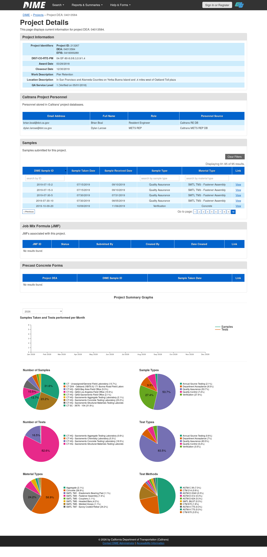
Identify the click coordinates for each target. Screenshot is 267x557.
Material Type (207, 170)
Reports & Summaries (86, 5)
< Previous (29, 211)
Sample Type (159, 170)
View (238, 184)
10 (233, 211)
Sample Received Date (118, 170)
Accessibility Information (150, 543)
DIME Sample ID (44, 170)
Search (57, 5)
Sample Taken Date (83, 170)
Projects (38, 15)
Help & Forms (119, 5)
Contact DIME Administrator (119, 543)
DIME (26, 15)
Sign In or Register (217, 5)
